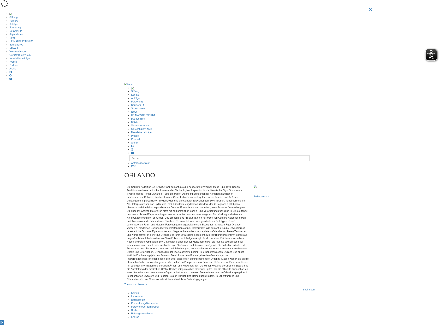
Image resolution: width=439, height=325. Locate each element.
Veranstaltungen (18, 51)
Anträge (13, 24)
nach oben (309, 289)
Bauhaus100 (16, 44)
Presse (13, 61)
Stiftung (13, 17)
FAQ (133, 166)
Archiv (12, 68)
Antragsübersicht (140, 163)
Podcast (13, 65)
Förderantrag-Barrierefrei (145, 306)
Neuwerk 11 (15, 30)
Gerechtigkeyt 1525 (20, 54)
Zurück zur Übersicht (135, 284)
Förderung (15, 27)
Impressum (137, 296)
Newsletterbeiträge (19, 58)
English (135, 316)
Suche (134, 310)
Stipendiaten (16, 34)
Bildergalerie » (261, 196)
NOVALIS (14, 48)
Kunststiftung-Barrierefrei (144, 303)
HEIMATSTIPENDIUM (21, 41)
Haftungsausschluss (142, 313)
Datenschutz (138, 299)
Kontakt (13, 20)
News (12, 37)
